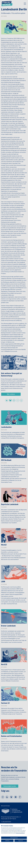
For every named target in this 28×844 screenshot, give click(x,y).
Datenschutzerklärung (20, 832)
